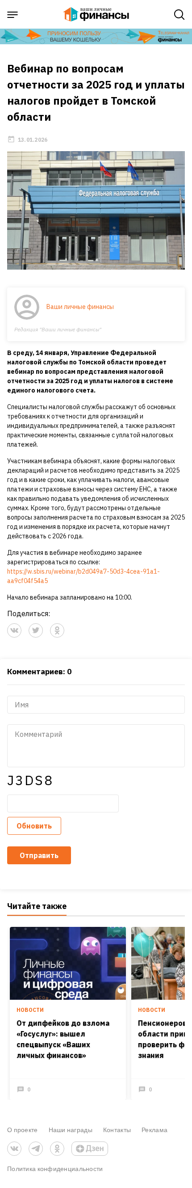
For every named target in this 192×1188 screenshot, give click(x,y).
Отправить (39, 855)
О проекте (22, 1129)
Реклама (154, 1129)
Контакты (117, 1129)
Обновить (34, 825)
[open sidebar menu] (12, 15)
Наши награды (70, 1129)
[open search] (179, 15)
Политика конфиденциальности (55, 1168)
